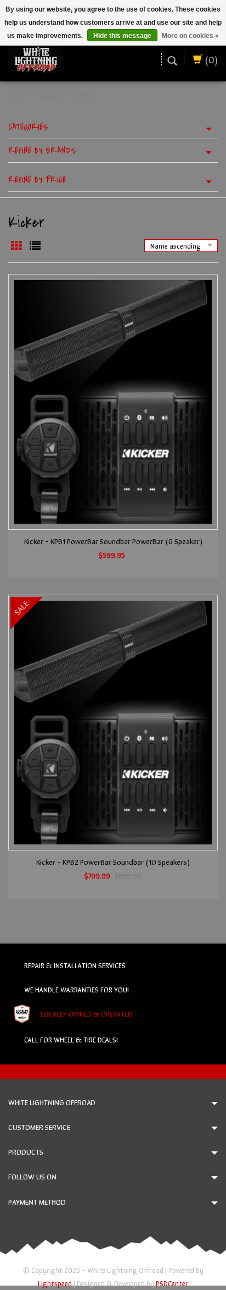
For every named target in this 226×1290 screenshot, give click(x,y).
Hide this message (122, 36)
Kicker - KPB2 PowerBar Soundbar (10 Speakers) (113, 861)
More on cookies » (190, 36)
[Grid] (17, 245)
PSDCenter (172, 1283)
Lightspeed (55, 1283)
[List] (35, 245)
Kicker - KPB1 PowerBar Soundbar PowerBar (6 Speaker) (113, 540)
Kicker (84, 95)
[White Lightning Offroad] (35, 58)
